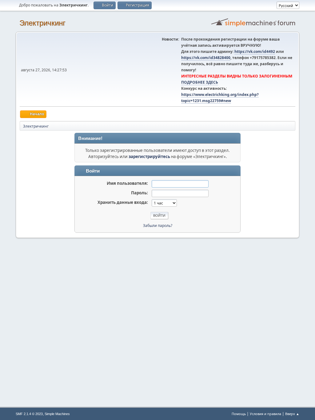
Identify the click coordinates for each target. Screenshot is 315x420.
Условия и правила (265, 413)
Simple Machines (57, 414)
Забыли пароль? (157, 225)
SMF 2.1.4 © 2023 (29, 414)
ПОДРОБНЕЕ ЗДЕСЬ (199, 82)
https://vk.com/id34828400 (205, 57)
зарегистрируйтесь (149, 156)
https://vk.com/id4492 (254, 51)
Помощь (239, 413)
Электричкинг (42, 23)
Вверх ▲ (292, 413)
